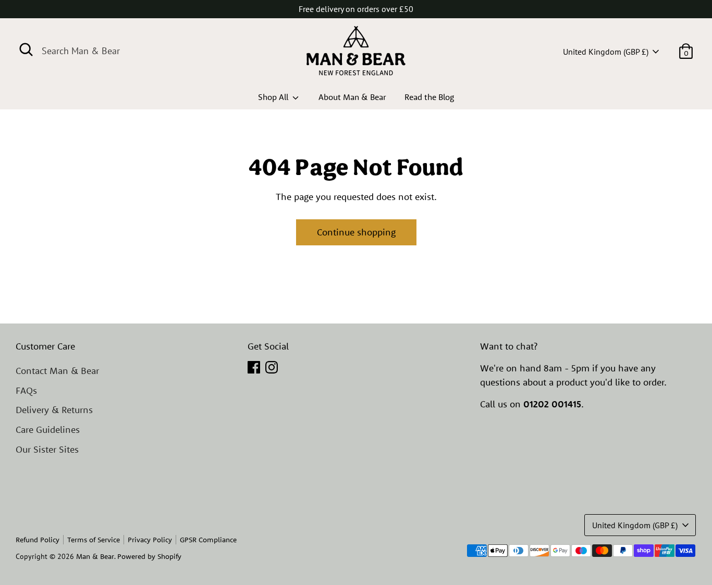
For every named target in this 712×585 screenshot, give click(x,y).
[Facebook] (254, 367)
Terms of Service (93, 539)
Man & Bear (95, 556)
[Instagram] (271, 367)
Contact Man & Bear (57, 371)
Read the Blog (429, 97)
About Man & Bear (352, 97)
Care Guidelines (48, 429)
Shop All (274, 97)
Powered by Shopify (149, 556)
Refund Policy (37, 539)
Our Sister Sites (47, 449)
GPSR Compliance (208, 539)
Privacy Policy (150, 539)
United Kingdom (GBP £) (605, 51)
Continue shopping (356, 232)
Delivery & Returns (54, 410)
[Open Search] (26, 49)
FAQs (26, 390)
